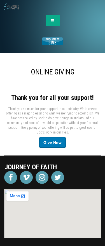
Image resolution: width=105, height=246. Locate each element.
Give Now (52, 142)
